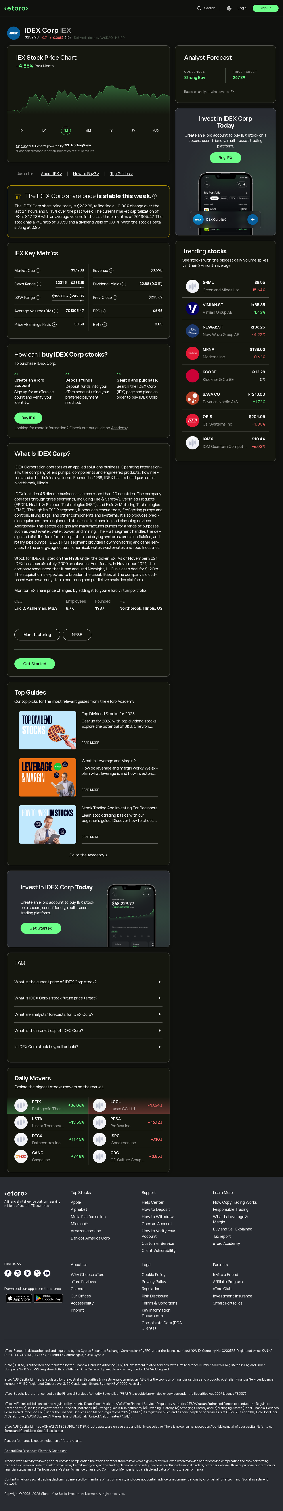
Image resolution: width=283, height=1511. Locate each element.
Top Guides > (121, 174)
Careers (77, 1289)
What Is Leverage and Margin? (109, 761)
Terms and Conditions (20, 1431)
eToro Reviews (83, 1282)
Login (242, 8)
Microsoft (79, 1224)
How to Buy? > (86, 174)
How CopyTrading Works (235, 1202)
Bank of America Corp (90, 1238)
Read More (90, 743)
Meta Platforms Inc (88, 1217)
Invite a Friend (225, 1274)
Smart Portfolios (228, 1303)
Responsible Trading (231, 1209)
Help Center (153, 1202)
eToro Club (222, 1289)
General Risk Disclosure (20, 1451)
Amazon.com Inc (86, 1231)
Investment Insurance (232, 1296)
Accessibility (82, 1303)
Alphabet (79, 1209)
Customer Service (158, 1243)
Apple (76, 1202)
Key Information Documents (156, 1313)
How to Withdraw (158, 1217)
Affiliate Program (228, 1282)
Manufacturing (37, 634)
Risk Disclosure (155, 1296)
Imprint (77, 1310)
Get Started (34, 664)
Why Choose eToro (87, 1274)
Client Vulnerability (159, 1250)
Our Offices (81, 1296)
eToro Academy (226, 1243)
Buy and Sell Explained (232, 1229)
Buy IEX (225, 158)
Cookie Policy (154, 1274)
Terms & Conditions (159, 1303)
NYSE (77, 634)
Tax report (222, 1236)
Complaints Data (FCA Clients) (162, 1325)
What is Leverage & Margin (230, 1219)
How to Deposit (156, 1209)
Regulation (151, 1289)
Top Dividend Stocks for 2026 (108, 714)
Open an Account (157, 1224)
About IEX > (51, 174)
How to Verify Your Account (158, 1233)
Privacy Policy (154, 1282)
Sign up (266, 8)
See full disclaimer (50, 1431)
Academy (119, 428)
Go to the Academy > (88, 855)
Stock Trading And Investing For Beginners (119, 808)
